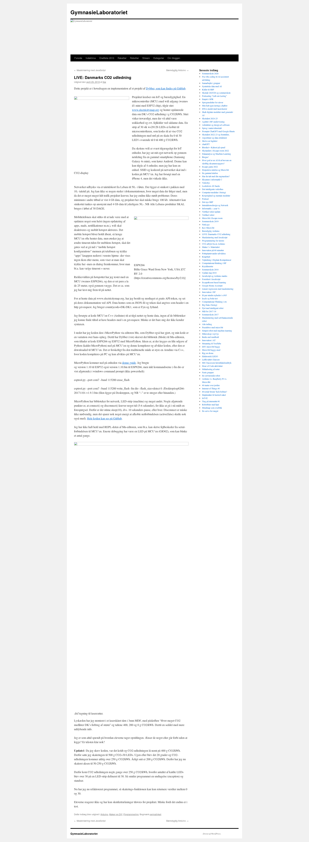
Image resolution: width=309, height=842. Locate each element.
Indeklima (91, 58)
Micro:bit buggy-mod (211, 349)
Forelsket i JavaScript (211, 279)
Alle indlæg (207, 324)
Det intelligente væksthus (212, 189)
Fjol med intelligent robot (212, 308)
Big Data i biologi (209, 304)
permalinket (155, 814)
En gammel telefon (210, 173)
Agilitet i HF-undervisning (213, 121)
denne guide (129, 362)
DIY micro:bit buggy (211, 346)
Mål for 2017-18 (209, 311)
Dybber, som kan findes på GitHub (165, 88)
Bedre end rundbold (210, 337)
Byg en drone (207, 353)
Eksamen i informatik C (212, 179)
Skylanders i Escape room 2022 (215, 150)
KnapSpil (206, 256)
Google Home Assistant (212, 285)
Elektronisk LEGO (210, 356)
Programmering (131, 814)
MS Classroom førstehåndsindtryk (216, 362)
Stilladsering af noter (211, 369)
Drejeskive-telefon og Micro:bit (215, 169)
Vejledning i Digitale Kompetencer (216, 259)
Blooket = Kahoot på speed (213, 147)
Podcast (205, 198)
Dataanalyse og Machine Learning (216, 153)
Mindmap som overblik (212, 407)
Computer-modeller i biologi (214, 192)
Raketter (122, 58)
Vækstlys (206, 182)
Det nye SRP (207, 202)
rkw (104, 81)
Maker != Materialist (211, 247)
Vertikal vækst (208, 214)
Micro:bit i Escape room (212, 218)
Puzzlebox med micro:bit (212, 327)
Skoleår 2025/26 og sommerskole (216, 92)
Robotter (134, 58)
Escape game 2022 (210, 166)
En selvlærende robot (211, 375)
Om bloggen (174, 58)
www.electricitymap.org (145, 110)
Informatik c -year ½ (210, 208)
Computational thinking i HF (214, 263)
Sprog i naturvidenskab (212, 128)
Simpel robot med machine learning (217, 330)
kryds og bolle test (210, 298)
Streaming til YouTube (211, 343)
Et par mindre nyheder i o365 (214, 295)
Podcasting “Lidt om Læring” (214, 95)
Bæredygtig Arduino (177, 70)
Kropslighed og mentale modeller (216, 195)
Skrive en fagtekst (209, 140)
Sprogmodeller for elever (212, 102)
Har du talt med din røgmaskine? (216, 176)
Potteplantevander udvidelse (214, 253)
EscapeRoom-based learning (214, 282)
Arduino (104, 814)
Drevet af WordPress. (212, 833)
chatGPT (206, 144)
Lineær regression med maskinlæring (217, 288)
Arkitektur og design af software (216, 124)
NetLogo (206, 224)
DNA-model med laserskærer (214, 108)
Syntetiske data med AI (212, 86)
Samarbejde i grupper (211, 83)
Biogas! (205, 157)
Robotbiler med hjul (210, 404)
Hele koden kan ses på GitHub (104, 418)
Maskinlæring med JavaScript (90, 70)
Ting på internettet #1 (211, 401)
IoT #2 (205, 398)
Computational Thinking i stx (214, 301)
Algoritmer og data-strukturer (214, 137)
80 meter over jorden (211, 385)
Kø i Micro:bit (208, 227)
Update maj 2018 (209, 272)
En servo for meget (210, 410)
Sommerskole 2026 (210, 73)
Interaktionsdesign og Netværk (215, 205)
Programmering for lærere (213, 240)
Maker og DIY (115, 814)
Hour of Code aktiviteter (212, 365)
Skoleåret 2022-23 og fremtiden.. (216, 134)
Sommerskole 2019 (210, 221)
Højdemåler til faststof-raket (214, 394)
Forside (78, 58)
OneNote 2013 (106, 58)
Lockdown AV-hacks (211, 185)
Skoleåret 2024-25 (210, 118)
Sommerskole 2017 (210, 314)
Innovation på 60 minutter (213, 250)
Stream (146, 58)
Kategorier (158, 58)
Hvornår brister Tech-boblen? (214, 391)
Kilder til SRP (208, 89)
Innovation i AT (208, 340)
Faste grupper (208, 372)
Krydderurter (207, 266)
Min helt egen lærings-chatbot (214, 105)
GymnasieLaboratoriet (98, 12)
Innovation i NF (209, 292)
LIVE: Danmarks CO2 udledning (216, 234)
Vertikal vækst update (211, 211)
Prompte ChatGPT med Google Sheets (218, 131)
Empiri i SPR (207, 99)
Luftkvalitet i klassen (211, 359)
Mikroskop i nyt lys (210, 333)
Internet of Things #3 (211, 388)
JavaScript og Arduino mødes (214, 275)
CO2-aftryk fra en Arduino (213, 243)
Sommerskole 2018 (210, 269)
